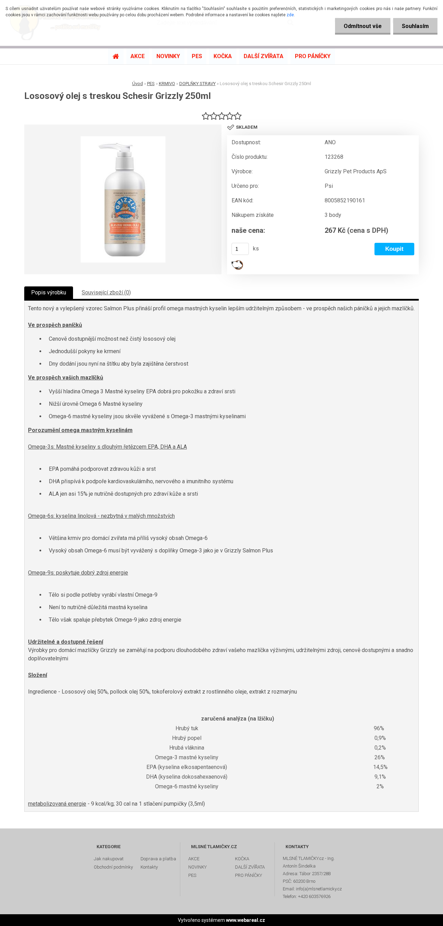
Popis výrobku (48, 292)
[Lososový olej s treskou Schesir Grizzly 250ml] (123, 199)
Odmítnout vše (363, 26)
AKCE (193, 858)
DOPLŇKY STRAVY (197, 83)
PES (151, 83)
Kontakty (149, 867)
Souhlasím (415, 26)
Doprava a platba (158, 858)
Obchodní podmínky (113, 867)
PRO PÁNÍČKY (248, 875)
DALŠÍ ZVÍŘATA (250, 867)
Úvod (137, 83)
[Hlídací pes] (237, 262)
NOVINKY (197, 867)
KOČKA (242, 858)
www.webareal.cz (245, 920)
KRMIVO (167, 83)
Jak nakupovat (109, 858)
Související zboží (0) (106, 292)
